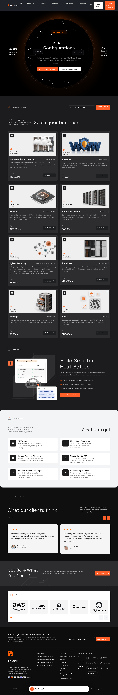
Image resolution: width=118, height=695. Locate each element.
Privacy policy (95, 689)
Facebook (93, 658)
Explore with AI (103, 573)
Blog (79, 656)
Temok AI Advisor (110, 5)
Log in (91, 5)
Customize (48, 175)
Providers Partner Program (45, 662)
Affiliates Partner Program (45, 665)
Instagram (106, 663)
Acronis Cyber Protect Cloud (67, 675)
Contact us (80, 667)
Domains (62, 671)
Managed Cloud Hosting (67, 656)
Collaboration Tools (66, 678)
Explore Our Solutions (69, 69)
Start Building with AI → (69, 395)
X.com (105, 658)
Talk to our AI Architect (46, 69)
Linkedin (93, 663)
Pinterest (106, 668)
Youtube (93, 668)
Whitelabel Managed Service (46, 659)
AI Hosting (63, 662)
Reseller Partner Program (45, 656)
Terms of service (105, 689)
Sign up (49, 444)
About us (80, 664)
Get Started (98, 5)
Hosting (62, 668)
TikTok (92, 673)
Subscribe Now (103, 106)
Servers (62, 659)
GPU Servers (64, 665)
